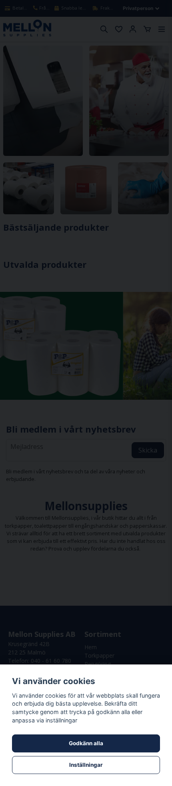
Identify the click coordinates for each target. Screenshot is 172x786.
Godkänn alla (86, 743)
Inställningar (86, 765)
